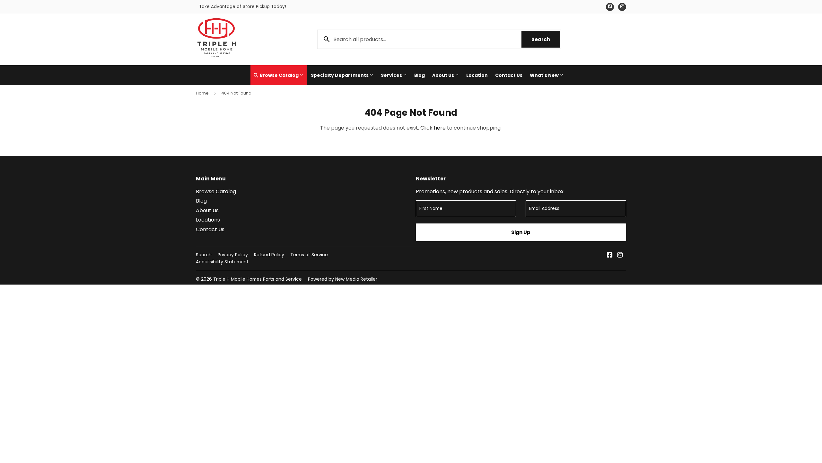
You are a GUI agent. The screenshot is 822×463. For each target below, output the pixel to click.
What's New (545, 75)
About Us (443, 75)
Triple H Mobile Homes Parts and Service (257, 279)
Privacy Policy (233, 254)
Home (202, 93)
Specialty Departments (340, 75)
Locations (208, 219)
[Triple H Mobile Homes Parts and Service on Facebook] (610, 255)
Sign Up (520, 232)
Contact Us (508, 75)
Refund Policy (269, 254)
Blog (419, 75)
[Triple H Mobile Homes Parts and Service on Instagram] (620, 255)
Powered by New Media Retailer (342, 279)
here (440, 128)
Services (392, 75)
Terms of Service (309, 254)
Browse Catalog (279, 75)
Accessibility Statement (222, 262)
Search (545, 39)
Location (477, 75)
